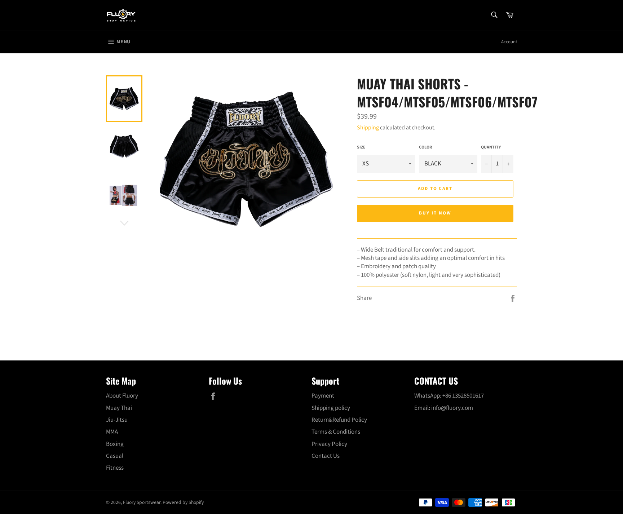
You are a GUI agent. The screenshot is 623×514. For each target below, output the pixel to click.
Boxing (115, 444)
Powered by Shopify (183, 502)
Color (425, 147)
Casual (114, 456)
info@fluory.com (452, 408)
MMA (112, 431)
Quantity (491, 147)
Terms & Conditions (336, 431)
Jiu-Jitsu (117, 420)
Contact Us (326, 456)
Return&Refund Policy (339, 420)
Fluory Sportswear (141, 502)
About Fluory (122, 395)
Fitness (115, 468)
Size (361, 147)
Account (509, 42)
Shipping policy (331, 408)
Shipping (368, 128)
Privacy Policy (329, 444)
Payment (323, 395)
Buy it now (435, 213)
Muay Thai (119, 408)
